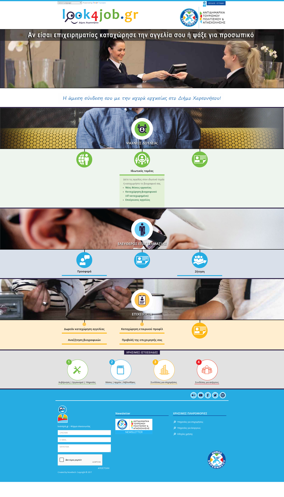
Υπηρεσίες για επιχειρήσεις (190, 421)
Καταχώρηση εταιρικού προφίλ (142, 329)
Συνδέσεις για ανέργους (207, 382)
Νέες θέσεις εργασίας (139, 187)
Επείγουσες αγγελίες (137, 199)
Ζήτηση (200, 271)
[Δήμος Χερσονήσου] (188, 17)
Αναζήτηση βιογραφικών (84, 340)
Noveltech (71, 472)
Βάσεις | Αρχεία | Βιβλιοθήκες (120, 382)
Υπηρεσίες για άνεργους (188, 428)
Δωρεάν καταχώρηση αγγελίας (84, 329)
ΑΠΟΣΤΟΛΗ (103, 468)
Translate (102, 3)
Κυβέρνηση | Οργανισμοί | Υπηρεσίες (77, 382)
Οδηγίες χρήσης (185, 434)
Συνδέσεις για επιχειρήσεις (164, 382)
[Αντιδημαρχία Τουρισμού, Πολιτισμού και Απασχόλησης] (212, 17)
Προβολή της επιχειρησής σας (142, 340)
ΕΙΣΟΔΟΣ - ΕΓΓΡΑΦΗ (216, 3)
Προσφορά (84, 271)
